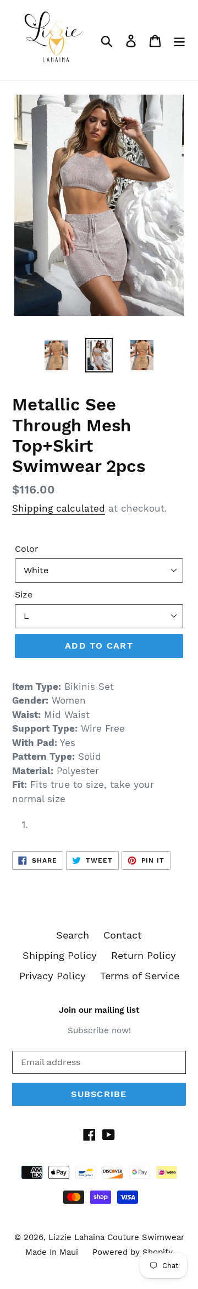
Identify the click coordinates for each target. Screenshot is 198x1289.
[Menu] (179, 40)
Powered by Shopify (132, 1252)
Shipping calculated (58, 508)
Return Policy (143, 955)
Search (72, 935)
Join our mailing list (99, 1010)
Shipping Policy (60, 955)
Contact (122, 935)
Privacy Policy (52, 975)
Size (23, 594)
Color (26, 549)
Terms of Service (139, 975)
